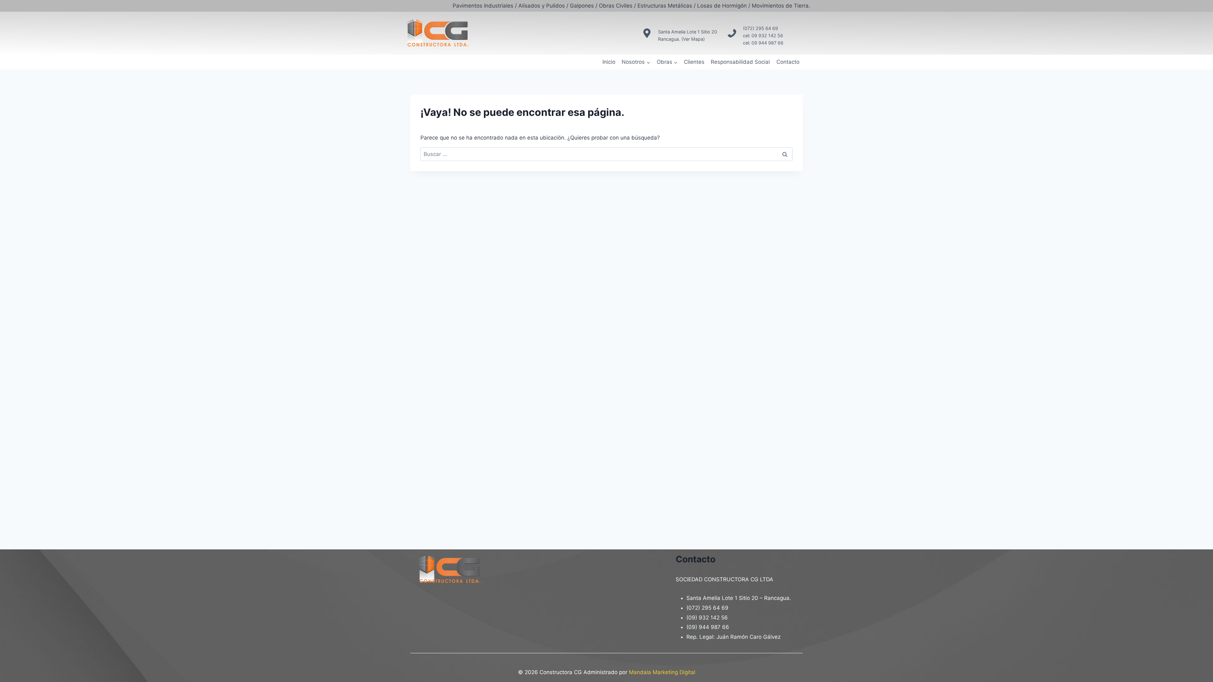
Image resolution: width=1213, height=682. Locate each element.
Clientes (694, 62)
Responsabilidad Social (740, 62)
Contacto (788, 62)
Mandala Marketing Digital (662, 672)
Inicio (608, 62)
